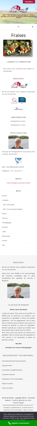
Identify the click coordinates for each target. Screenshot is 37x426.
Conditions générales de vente (21, 400)
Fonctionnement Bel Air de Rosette (14, 361)
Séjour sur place (7, 383)
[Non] (35, 419)
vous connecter (17, 69)
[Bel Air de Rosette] (18, 9)
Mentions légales (18, 403)
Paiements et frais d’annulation (12, 379)
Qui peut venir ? (7, 365)
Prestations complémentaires (12, 370)
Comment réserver (8, 374)
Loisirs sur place (7, 388)
